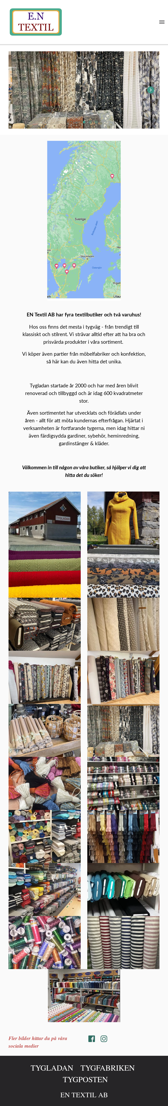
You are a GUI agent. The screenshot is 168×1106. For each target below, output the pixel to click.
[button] (150, 89)
